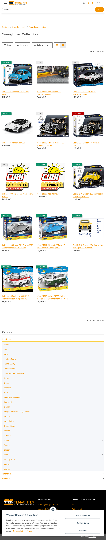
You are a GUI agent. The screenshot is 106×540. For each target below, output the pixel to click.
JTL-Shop (92, 537)
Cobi (6, 354)
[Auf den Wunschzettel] (29, 63)
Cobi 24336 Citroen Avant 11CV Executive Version (50, 144)
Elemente (6, 478)
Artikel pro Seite (41, 45)
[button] (98, 2)
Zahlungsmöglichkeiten (48, 504)
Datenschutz (77, 509)
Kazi (6, 392)
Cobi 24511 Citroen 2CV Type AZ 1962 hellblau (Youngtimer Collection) (51, 246)
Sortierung (21, 45)
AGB (74, 504)
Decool (7, 378)
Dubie (6, 383)
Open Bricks (9, 426)
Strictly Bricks (10, 459)
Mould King (9, 421)
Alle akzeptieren (83, 515)
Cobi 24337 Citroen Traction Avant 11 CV (87, 144)
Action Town (10, 359)
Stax (6, 454)
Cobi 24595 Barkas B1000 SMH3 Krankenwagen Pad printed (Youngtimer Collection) (15, 297)
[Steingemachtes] (20, 3)
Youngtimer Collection (15, 373)
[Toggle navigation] (5, 1)
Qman (6, 440)
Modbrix (7, 416)
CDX (6, 349)
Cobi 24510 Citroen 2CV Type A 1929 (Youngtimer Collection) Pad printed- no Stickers (17, 246)
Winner (7, 469)
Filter (8, 45)
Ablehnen (82, 530)
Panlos (7, 430)
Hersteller (6, 339)
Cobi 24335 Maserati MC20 (13, 143)
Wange (7, 464)
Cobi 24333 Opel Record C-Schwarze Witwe (48, 93)
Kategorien (7, 474)
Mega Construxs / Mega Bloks (17, 411)
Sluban (7, 450)
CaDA (6, 344)
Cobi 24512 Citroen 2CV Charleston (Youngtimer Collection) (88, 246)
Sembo (7, 445)
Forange (7, 387)
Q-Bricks (7, 435)
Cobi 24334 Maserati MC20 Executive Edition (84, 93)
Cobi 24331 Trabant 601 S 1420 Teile (15, 93)
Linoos (7, 407)
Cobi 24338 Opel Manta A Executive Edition (17, 195)
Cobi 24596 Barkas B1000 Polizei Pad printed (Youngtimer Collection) (52, 297)
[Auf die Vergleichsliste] (22, 63)
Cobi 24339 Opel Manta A (48, 194)
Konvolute (8, 402)
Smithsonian (10, 368)
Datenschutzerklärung (22, 531)
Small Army (10, 364)
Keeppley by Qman (12, 397)
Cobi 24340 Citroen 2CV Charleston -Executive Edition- (88, 195)
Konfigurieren (83, 523)
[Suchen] (99, 9)
